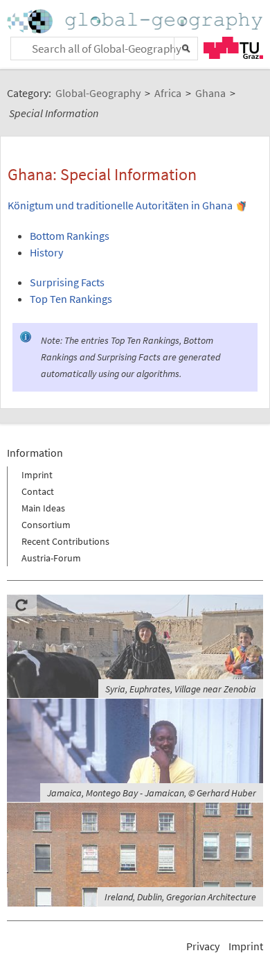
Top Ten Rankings (71, 299)
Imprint (37, 475)
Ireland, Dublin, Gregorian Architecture (180, 897)
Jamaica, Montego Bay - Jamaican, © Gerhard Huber (151, 793)
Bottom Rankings (69, 236)
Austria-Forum (51, 558)
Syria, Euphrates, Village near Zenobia (180, 689)
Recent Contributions (65, 541)
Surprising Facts (67, 282)
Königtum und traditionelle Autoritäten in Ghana (120, 205)
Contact (37, 491)
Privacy (202, 946)
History (46, 252)
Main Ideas (43, 508)
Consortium (46, 524)
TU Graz (233, 48)
